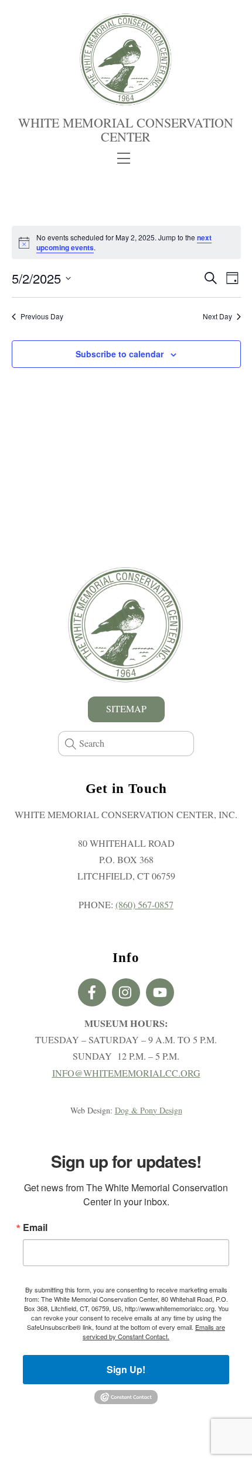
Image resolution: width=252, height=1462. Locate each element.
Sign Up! (126, 1369)
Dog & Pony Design (148, 1110)
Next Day (217, 316)
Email (35, 1227)
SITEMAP (126, 708)
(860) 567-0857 (144, 904)
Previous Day (42, 316)
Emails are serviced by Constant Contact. (154, 1331)
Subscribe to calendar (120, 354)
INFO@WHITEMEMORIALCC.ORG (126, 1073)
